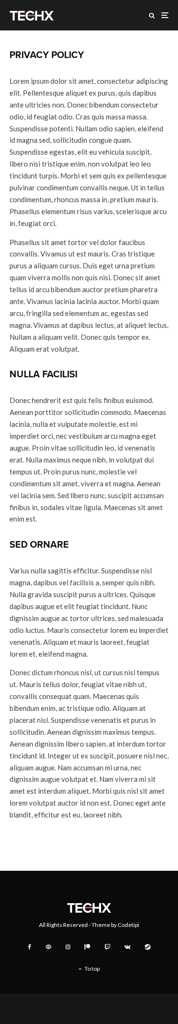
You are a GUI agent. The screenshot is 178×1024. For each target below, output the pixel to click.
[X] (48, 947)
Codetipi (128, 924)
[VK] (127, 947)
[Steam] (148, 947)
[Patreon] (87, 947)
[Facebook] (29, 947)
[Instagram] (67, 947)
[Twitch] (107, 947)
